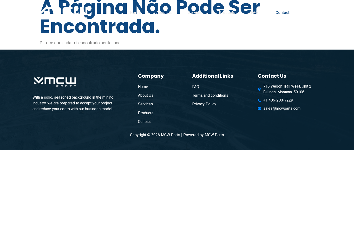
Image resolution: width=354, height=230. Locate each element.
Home (135, 12)
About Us (164, 12)
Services (195, 12)
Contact (282, 12)
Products (227, 12)
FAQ (254, 12)
